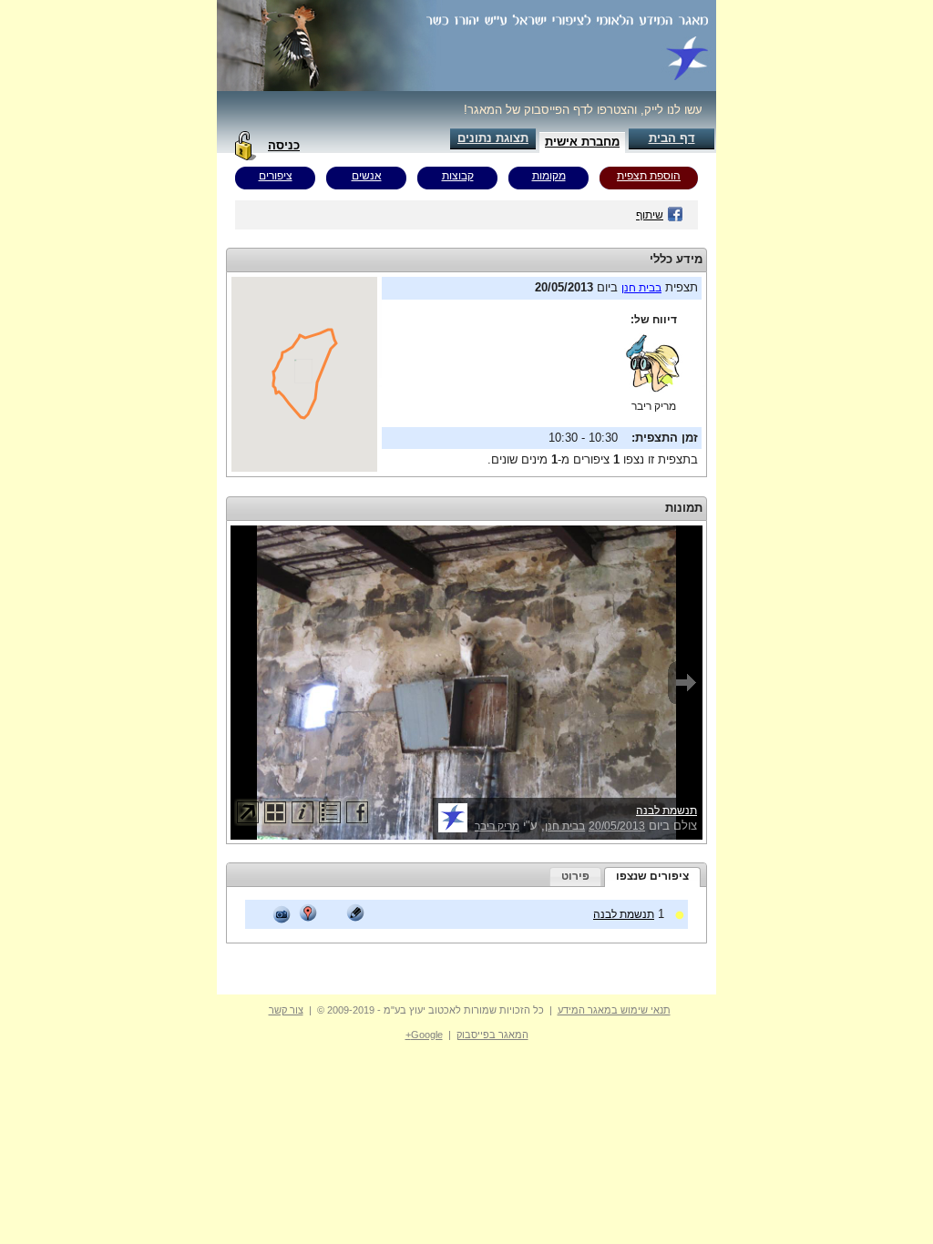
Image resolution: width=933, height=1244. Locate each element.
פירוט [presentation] (575, 876)
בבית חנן (641, 287)
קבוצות (458, 175)
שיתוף (649, 215)
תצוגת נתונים (492, 138)
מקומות (549, 175)
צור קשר (286, 1009)
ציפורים (275, 175)
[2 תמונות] (281, 914)
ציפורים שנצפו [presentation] (652, 876)
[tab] (652, 877)
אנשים (367, 175)
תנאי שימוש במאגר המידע (614, 1009)
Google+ (424, 1034)
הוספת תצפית (649, 175)
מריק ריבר (653, 406)
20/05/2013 (617, 826)
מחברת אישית (582, 141)
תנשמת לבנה (666, 810)
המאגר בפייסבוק (492, 1034)
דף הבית (672, 138)
